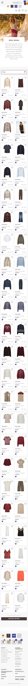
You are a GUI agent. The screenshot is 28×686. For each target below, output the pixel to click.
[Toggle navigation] (2, 3)
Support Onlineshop (18, 648)
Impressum (18, 669)
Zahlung (18, 661)
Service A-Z (4, 662)
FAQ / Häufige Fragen (19, 652)
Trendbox (4, 656)
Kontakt (17, 666)
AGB (16, 673)
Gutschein (4, 654)
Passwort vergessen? (18, 664)
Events (3, 674)
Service (3, 648)
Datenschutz (19, 671)
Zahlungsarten (20, 676)
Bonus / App (4, 650)
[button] (16, 10)
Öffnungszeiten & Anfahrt (6, 672)
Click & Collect (5, 658)
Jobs (2, 678)
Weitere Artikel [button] (14, 618)
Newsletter (4, 660)
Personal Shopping (6, 652)
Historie (3, 676)
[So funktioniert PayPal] (17, 679)
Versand (17, 656)
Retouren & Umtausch (18, 659)
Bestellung (18, 654)
